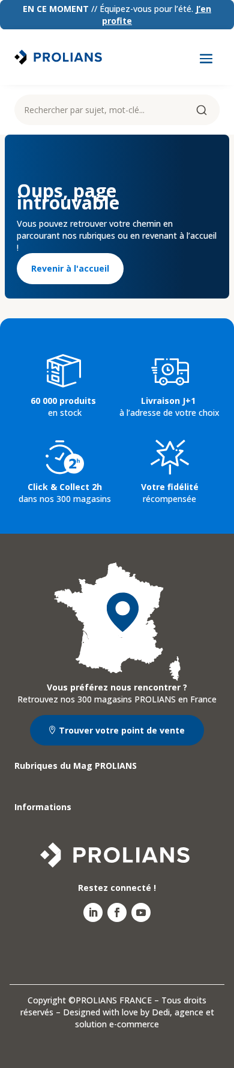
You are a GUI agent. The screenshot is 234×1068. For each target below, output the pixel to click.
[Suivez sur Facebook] (117, 912)
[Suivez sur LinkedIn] (93, 912)
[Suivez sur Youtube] (141, 912)
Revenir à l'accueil (70, 268)
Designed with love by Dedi (116, 1012)
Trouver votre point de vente (122, 730)
